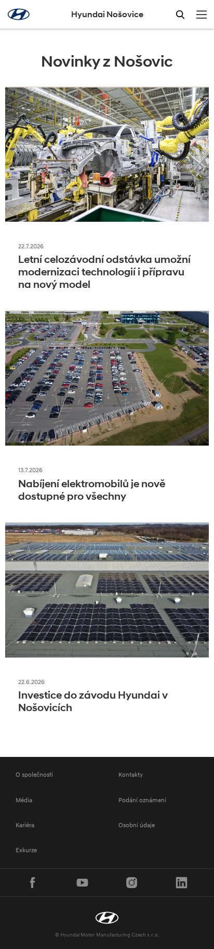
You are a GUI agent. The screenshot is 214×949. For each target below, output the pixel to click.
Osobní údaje (136, 825)
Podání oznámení (142, 800)
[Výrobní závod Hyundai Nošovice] (107, 918)
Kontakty (130, 774)
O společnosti (34, 774)
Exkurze (26, 850)
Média (24, 800)
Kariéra (25, 825)
